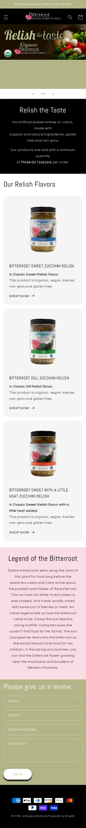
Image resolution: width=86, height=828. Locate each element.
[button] (6, 17)
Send (17, 774)
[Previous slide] (33, 94)
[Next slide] (53, 94)
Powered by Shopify (61, 816)
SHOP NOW (19, 296)
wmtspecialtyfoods (35, 816)
